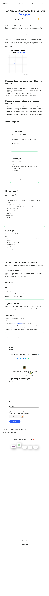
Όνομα (11, 395)
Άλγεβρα (24, 14)
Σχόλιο (11, 381)
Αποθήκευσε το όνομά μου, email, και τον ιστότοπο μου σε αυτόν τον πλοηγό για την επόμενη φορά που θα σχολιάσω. (24, 412)
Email (10, 401)
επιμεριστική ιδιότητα (17, 323)
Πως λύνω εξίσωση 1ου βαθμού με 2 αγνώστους (15, 429)
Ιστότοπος (11, 406)
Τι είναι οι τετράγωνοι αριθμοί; (10, 432)
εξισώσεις (11, 349)
